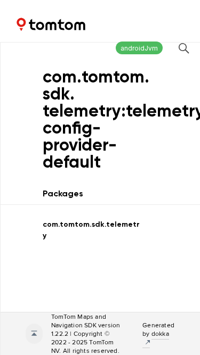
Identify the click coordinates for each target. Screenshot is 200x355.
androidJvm (139, 48)
